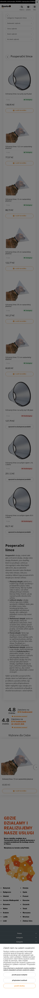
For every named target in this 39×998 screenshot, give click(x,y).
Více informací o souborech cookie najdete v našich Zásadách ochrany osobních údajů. (19, 969)
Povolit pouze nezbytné (19, 975)
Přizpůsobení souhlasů (19, 980)
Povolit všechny (19, 986)
